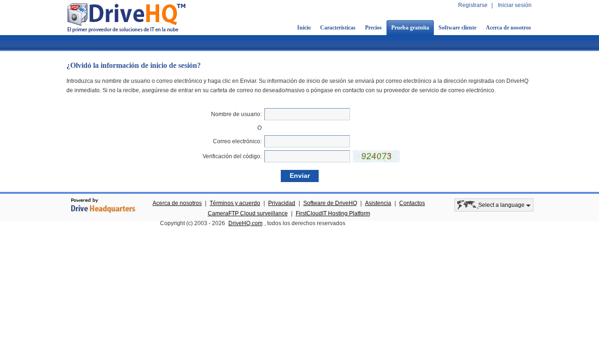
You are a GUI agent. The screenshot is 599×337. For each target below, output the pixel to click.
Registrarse (473, 5)
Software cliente (457, 27)
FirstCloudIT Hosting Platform (333, 213)
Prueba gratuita (410, 27)
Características (338, 27)
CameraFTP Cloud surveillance (248, 213)
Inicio (304, 27)
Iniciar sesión (515, 5)
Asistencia (378, 203)
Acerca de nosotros (508, 27)
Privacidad (281, 203)
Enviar (300, 175)
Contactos (412, 203)
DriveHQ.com (245, 223)
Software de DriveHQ (330, 203)
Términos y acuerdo (235, 203)
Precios (373, 27)
